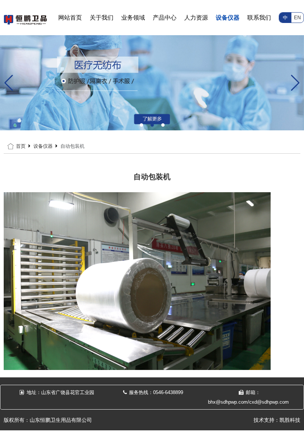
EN (297, 17)
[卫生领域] (152, 82)
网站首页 (70, 17)
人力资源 (196, 17)
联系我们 (259, 17)
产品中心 (164, 17)
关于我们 (101, 17)
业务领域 (133, 17)
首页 (21, 146)
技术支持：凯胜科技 (277, 420)
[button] (141, 125)
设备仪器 (227, 17)
